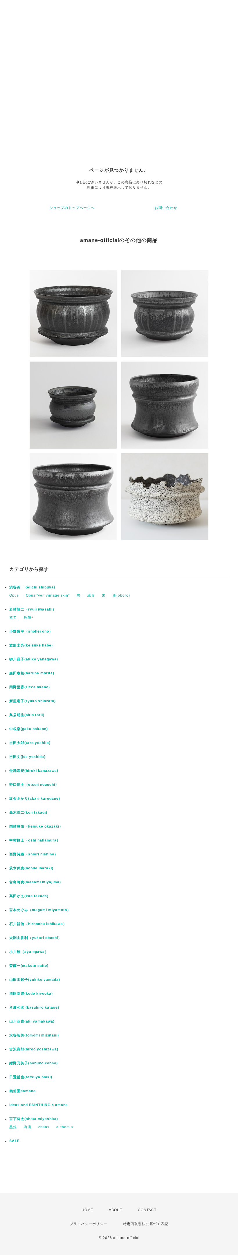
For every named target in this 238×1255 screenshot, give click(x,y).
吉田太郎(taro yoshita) (30, 743)
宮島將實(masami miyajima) (35, 882)
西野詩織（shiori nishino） (33, 854)
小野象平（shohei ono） (31, 631)
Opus (14, 595)
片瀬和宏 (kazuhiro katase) (34, 1007)
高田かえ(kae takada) (28, 896)
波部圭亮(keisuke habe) (31, 645)
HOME (87, 1210)
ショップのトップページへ (72, 208)
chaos (43, 1127)
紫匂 (13, 617)
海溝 (27, 1127)
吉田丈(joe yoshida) (27, 757)
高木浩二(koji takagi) (28, 812)
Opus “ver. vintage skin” (48, 595)
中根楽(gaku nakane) (28, 729)
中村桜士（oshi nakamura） (34, 840)
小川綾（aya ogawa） (28, 952)
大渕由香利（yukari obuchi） (35, 938)
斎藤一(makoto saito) (28, 966)
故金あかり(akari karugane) (34, 799)
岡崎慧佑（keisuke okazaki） (36, 826)
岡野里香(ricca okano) (29, 687)
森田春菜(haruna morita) (31, 673)
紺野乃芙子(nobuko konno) (33, 1063)
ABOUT (115, 1210)
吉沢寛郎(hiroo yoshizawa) (33, 1049)
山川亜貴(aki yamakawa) (32, 1021)
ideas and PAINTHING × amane (38, 1105)
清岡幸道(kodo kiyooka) (31, 994)
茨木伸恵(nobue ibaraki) (31, 868)
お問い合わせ (166, 208)
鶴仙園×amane (22, 1091)
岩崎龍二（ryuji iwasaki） (32, 609)
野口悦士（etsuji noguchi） (34, 785)
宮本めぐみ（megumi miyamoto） (40, 910)
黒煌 (13, 1127)
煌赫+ (29, 617)
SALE (14, 1141)
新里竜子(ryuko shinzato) (32, 701)
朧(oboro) (121, 595)
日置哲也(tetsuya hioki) (30, 1077)
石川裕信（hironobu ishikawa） (38, 924)
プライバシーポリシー (88, 1224)
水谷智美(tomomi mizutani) (34, 1035)
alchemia (64, 1127)
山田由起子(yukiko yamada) (34, 980)
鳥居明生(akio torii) (26, 715)
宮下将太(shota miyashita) (33, 1119)
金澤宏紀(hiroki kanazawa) (33, 771)
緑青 (91, 595)
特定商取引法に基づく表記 (145, 1224)
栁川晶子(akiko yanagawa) (33, 659)
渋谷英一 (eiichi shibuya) (32, 587)
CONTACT (147, 1210)
